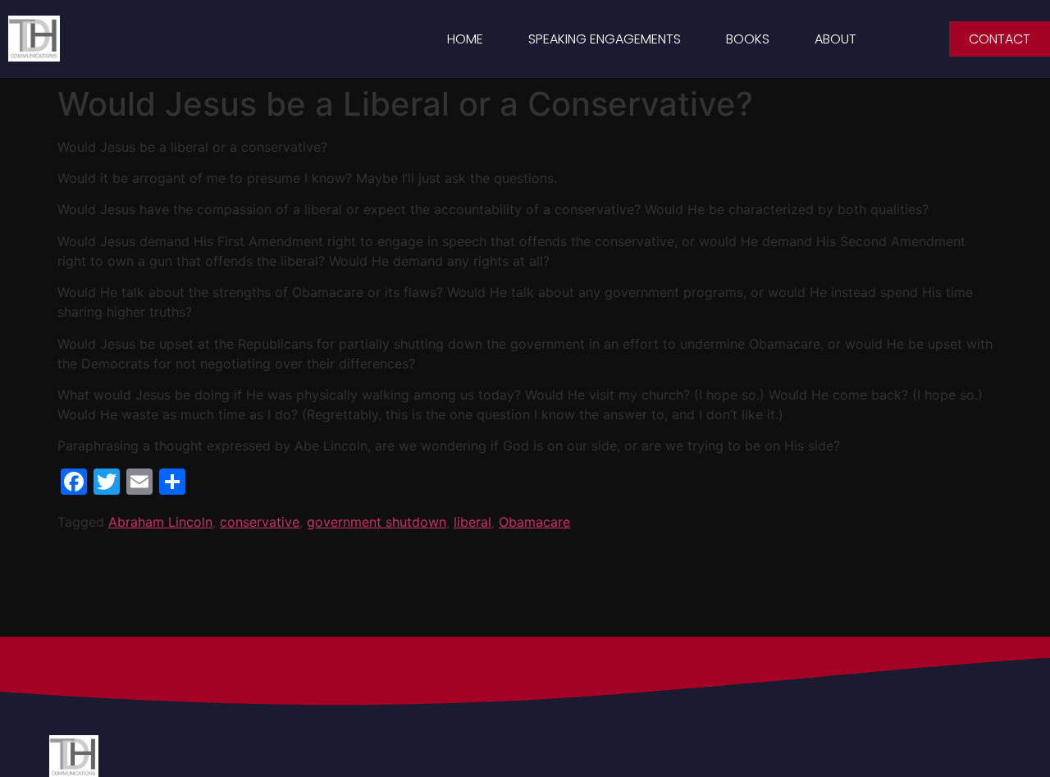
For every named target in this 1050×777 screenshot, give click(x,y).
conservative (259, 522)
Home (465, 39)
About (835, 39)
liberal (472, 522)
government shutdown (376, 522)
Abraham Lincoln (160, 522)
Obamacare (534, 522)
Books (747, 39)
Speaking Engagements (604, 39)
